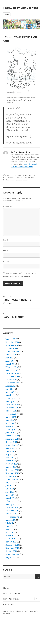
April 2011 (10, 532)
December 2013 (12, 436)
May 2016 (10, 358)
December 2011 (12, 507)
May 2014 (10, 420)
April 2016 (10, 361)
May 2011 (9, 529)
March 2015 (11, 395)
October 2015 (11, 380)
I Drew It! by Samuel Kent (20, 7)
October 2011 (11, 514)
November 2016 (12, 345)
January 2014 (11, 433)
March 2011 (10, 535)
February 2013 (12, 464)
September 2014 (12, 414)
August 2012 (11, 482)
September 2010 (12, 554)
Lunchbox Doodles (11, 593)
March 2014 (11, 426)
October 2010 (11, 551)
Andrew (20, 177)
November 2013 (12, 439)
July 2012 (9, 486)
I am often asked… (11, 599)
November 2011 (12, 511)
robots (25, 180)
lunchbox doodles (9, 180)
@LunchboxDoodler (31, 164)
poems (12, 177)
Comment (7, 206)
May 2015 (9, 389)
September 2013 (12, 445)
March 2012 (11, 498)
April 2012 (10, 495)
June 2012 (10, 489)
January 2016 (11, 370)
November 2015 (12, 376)
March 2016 (11, 364)
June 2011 (9, 526)
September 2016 (12, 351)
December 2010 (12, 545)
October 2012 (11, 476)
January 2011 (11, 542)
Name (6, 240)
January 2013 (11, 467)
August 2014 (11, 417)
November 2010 (12, 548)
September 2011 (12, 517)
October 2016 (11, 348)
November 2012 (12, 473)
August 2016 (11, 355)
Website (7, 262)
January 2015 (11, 401)
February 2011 (11, 539)
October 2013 (11, 442)
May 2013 (10, 454)
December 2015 (12, 373)
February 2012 (12, 501)
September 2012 (12, 479)
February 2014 (12, 429)
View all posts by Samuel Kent (22, 167)
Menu (7, 14)
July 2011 (9, 523)
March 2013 (11, 461)
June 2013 (10, 451)
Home (6, 588)
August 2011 (11, 520)
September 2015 (12, 383)
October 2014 (11, 411)
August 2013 (11, 448)
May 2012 (10, 492)
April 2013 (10, 457)
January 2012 (11, 504)
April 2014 (10, 423)
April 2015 (10, 392)
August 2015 (11, 386)
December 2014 (12, 404)
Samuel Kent (11, 175)
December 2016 (12, 342)
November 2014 (12, 408)
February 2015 (12, 398)
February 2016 (12, 367)
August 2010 (11, 557)
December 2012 (12, 470)
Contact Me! (8, 604)
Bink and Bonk (28, 177)
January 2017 (11, 339)
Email (6, 251)
